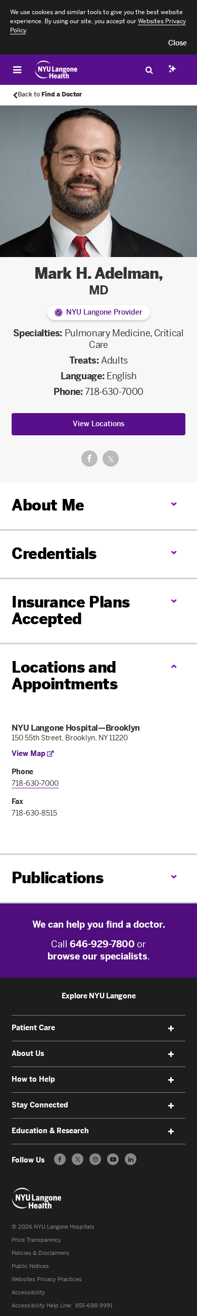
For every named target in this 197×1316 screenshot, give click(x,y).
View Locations (98, 424)
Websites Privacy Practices (47, 1279)
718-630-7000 (114, 391)
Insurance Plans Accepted (70, 610)
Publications (57, 878)
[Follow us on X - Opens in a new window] (77, 1159)
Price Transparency (36, 1240)
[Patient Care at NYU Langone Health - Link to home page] (56, 69)
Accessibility (28, 1292)
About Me (48, 505)
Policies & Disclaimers (40, 1253)
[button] (177, 43)
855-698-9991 (94, 1305)
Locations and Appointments (64, 676)
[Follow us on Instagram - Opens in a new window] (95, 1159)
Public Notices (30, 1266)
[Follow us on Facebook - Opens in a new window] (60, 1159)
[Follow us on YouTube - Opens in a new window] (113, 1159)
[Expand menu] (171, 1029)
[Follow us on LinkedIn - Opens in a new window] (130, 1159)
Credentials (54, 554)
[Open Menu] (17, 69)
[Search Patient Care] (149, 70)
